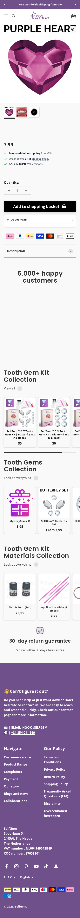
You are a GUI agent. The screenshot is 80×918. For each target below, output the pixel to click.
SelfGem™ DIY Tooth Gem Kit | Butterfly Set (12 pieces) (20, 435)
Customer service (17, 757)
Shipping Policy (56, 784)
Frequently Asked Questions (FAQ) (57, 794)
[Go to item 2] (21, 113)
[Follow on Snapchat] (56, 866)
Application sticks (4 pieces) (54, 609)
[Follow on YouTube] (36, 866)
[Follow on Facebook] (6, 866)
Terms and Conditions (52, 759)
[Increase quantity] (26, 191)
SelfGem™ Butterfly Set (54, 522)
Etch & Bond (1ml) (20, 607)
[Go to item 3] (34, 113)
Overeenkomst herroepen (55, 813)
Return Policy (54, 777)
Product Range (15, 764)
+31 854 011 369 (23, 732)
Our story (11, 786)
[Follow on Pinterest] (26, 866)
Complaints (13, 772)
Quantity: (11, 182)
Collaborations (15, 801)
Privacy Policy (54, 769)
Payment (11, 779)
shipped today (40, 158)
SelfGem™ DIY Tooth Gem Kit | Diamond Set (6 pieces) (54, 435)
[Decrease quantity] (9, 191)
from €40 (46, 153)
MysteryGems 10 (20, 521)
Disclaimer (52, 803)
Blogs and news (16, 794)
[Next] (75, 4)
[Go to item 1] (9, 113)
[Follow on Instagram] (16, 866)
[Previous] (4, 4)
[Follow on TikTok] (46, 866)
